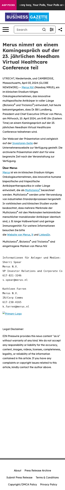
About (17, 470)
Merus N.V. (28, 87)
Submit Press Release (19, 477)
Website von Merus (18, 234)
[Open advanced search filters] (51, 29)
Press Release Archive (37, 470)
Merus (6, 172)
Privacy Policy (48, 484)
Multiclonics (32, 190)
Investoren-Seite (22, 143)
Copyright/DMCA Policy (22, 484)
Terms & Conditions (47, 477)
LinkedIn (44, 234)
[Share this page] (60, 29)
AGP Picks (8, 5)
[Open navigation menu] (6, 29)
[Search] (44, 29)
